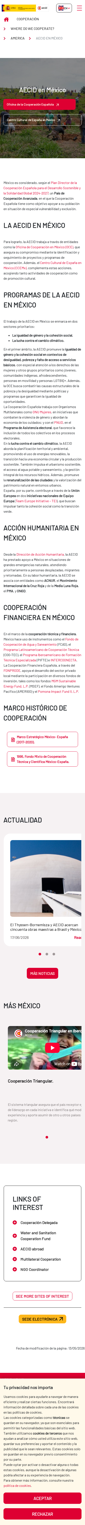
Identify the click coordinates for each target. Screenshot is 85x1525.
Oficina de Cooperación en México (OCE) (44, 247)
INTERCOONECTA (63, 660)
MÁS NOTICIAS (42, 973)
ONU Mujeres (42, 412)
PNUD (58, 422)
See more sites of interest (42, 1296)
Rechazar (42, 1513)
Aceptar (43, 1498)
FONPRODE (11, 670)
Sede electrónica (40, 1319)
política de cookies (17, 1485)
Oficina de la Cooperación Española (30, 104)
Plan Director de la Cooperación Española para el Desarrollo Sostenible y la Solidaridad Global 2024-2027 (42, 187)
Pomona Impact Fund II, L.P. (59, 691)
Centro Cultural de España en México (31, 120)
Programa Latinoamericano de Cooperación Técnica (41, 649)
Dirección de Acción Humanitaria (40, 554)
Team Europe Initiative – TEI (36, 501)
